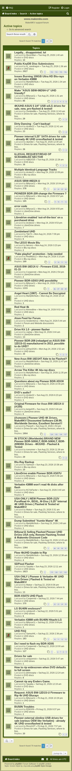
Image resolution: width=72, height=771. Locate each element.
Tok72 (29, 234)
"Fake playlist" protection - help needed (38, 254)
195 (60, 72)
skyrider (30, 142)
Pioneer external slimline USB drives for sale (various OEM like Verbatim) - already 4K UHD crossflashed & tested (39, 721)
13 (66, 639)
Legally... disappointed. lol (30, 52)
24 (58, 189)
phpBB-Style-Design (43, 766)
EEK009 (30, 709)
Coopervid (31, 272)
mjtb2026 (30, 159)
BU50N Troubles (24, 706)
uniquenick (31, 659)
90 (62, 548)
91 (66, 548)
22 (55, 604)
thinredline (31, 309)
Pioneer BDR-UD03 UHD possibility (35, 280)
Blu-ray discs (30, 175)
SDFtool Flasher (24, 564)
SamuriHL (31, 633)
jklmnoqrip (31, 673)
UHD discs (29, 69)
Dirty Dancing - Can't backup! (32, 123)
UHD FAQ (20, 631)
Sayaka (29, 566)
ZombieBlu (31, 111)
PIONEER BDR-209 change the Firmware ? (40, 193)
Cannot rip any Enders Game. (32, 681)
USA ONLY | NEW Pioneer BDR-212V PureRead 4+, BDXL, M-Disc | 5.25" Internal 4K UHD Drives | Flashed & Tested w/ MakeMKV (40, 502)
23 (55, 189)
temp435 (30, 409)
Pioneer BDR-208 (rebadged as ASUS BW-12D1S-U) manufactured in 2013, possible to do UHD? (40, 343)
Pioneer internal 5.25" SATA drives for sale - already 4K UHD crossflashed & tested (40, 138)
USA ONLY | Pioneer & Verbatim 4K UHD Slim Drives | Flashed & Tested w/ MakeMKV (39, 579)
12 (66, 202)
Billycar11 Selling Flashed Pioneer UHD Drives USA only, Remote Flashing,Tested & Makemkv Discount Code (39, 535)
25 (62, 189)
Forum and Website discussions (39, 323)
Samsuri (30, 464)
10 (58, 202)
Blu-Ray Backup (24, 462)
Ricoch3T (30, 726)
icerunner (30, 449)
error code (20, 206)
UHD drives (29, 98)
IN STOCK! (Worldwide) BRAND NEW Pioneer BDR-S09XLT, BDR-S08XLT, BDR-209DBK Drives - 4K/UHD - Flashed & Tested (39, 442)
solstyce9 (30, 611)
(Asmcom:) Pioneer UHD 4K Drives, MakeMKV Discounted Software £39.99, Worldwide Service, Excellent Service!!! (38, 420)
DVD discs (29, 57)
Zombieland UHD (24, 231)
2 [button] (47, 41)
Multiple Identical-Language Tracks (35, 169)
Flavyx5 (30, 426)
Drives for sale (23, 656)
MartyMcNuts (32, 82)
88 (62, 289)
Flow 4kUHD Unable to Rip (30, 552)
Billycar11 (30, 96)
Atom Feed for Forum (27, 318)
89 (66, 289)
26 (66, 189)
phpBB (18, 764)
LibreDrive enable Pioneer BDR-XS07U (38, 473)
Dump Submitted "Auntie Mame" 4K (36, 520)
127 (65, 434)
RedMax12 (31, 256)
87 (58, 289)
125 (56, 434)
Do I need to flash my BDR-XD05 (34, 643)
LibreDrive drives (32, 211)
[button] (51, 41)
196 (65, 72)
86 (55, 289)
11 (62, 202)
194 (56, 72)
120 (56, 572)
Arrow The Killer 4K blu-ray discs (34, 370)
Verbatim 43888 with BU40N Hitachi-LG (38, 619)
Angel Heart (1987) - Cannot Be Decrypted (39, 293)
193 (51, 72)
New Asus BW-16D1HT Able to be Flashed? (40, 358)
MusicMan (31, 55)
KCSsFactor (32, 490)
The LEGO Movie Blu (27, 242)
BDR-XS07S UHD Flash (28, 595)
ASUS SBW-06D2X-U (27, 180)
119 (51, 572)
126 (60, 434)
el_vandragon (32, 66)
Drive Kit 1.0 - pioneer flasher (32, 329)
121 (60, 572)
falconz (29, 245)
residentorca (32, 321)
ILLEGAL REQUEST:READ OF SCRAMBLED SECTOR (32, 155)
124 (51, 434)
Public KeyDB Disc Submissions (34, 63)
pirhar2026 (31, 349)
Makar (29, 509)
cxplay (29, 332)
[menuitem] (9, 8)
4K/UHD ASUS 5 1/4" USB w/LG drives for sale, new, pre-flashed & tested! (39, 107)
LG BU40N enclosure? (28, 608)
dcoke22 (30, 126)
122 (65, 572)
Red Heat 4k (21, 307)
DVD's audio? (22, 392)
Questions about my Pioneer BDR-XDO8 (39, 381)
